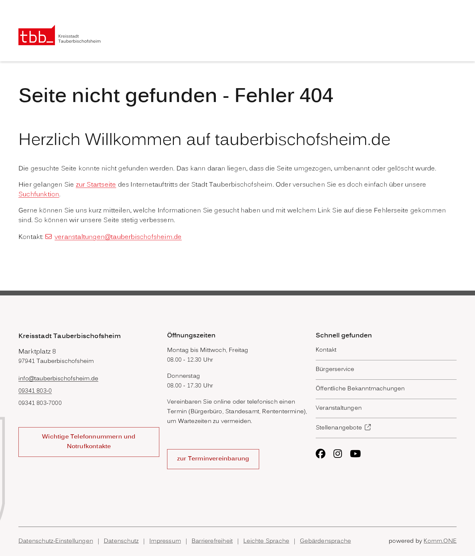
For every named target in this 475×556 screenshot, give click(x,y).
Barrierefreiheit (212, 541)
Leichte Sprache (266, 541)
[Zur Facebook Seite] (320, 453)
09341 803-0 (35, 391)
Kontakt (326, 350)
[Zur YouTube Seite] (355, 453)
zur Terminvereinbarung (213, 459)
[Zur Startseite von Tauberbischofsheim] (59, 35)
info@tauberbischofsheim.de (58, 379)
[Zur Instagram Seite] (337, 453)
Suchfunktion (38, 195)
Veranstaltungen (339, 408)
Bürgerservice (335, 369)
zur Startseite (96, 185)
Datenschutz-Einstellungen (55, 541)
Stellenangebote (339, 428)
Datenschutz (121, 541)
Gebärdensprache (325, 541)
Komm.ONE (440, 541)
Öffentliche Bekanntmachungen (360, 389)
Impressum (165, 541)
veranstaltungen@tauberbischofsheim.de (118, 237)
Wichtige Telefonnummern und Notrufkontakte (88, 442)
